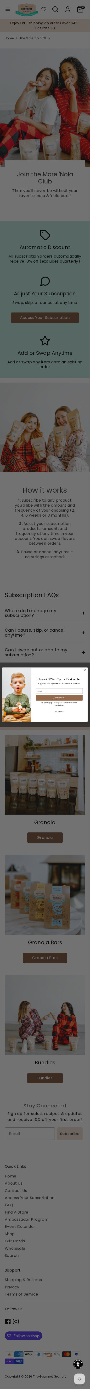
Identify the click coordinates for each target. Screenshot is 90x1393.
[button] (78, 1364)
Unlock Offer (59, 697)
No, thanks (59, 712)
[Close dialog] (85, 670)
